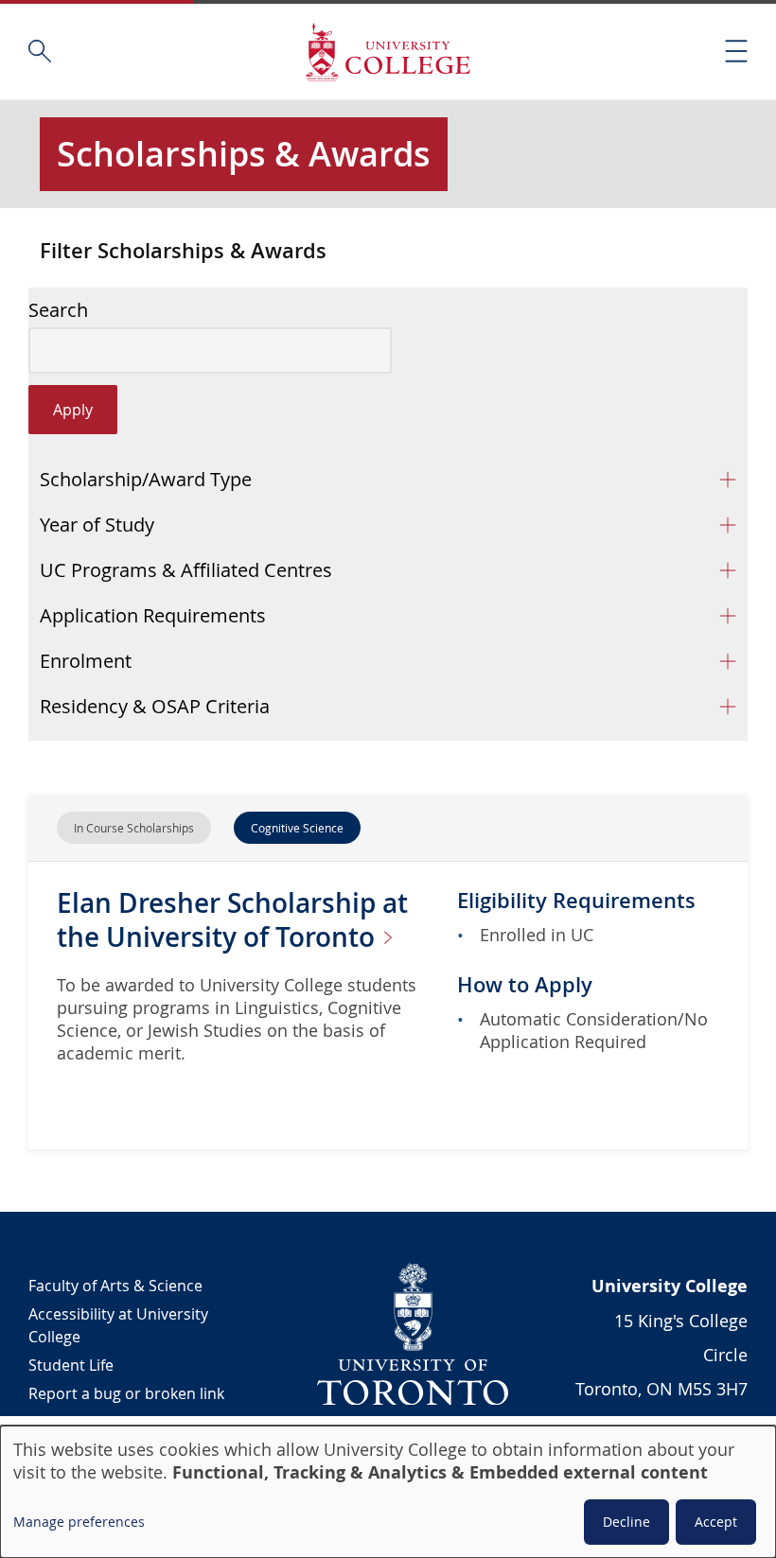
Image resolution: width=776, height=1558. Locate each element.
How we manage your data (123, 1421)
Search (58, 310)
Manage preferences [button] (79, 1522)
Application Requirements (153, 615)
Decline (626, 1522)
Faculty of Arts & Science (115, 1285)
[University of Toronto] (413, 1333)
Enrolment (86, 661)
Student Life (71, 1365)
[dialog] (388, 1492)
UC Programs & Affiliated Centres (186, 570)
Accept (716, 1522)
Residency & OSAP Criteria (155, 706)
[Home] (388, 51)
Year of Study (97, 524)
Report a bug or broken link (126, 1393)
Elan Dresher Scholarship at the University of (232, 919)
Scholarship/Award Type (146, 479)
